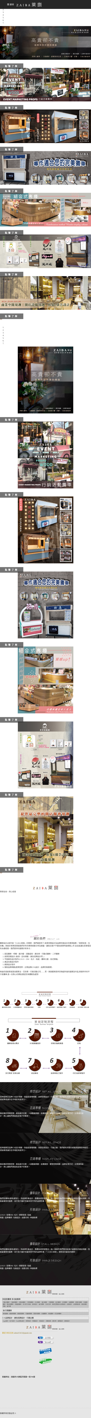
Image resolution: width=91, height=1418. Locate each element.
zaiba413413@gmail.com (23, 1333)
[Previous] (0, 319)
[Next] (1, 319)
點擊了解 (11, 66)
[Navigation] (10, 4)
